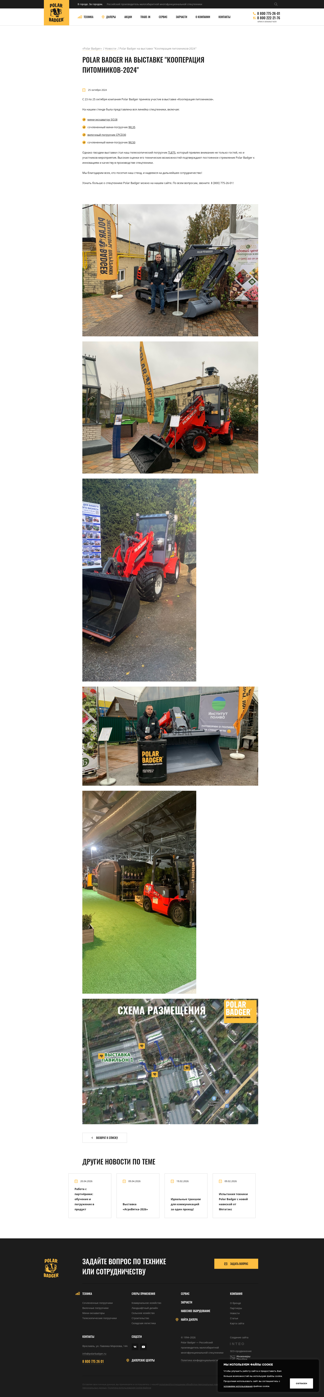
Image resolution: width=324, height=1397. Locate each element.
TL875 (172, 152)
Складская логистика (144, 1323)
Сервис (163, 17)
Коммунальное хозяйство (146, 1302)
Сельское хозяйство (143, 1313)
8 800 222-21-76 (268, 18)
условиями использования (238, 1386)
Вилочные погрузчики (95, 1308)
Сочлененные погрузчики (97, 1302)
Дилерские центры (143, 1360)
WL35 (131, 127)
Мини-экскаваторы (93, 1313)
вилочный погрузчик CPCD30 (106, 135)
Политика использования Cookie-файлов (129, 1387)
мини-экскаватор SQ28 (102, 119)
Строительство (140, 1318)
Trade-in (145, 17)
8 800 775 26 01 (93, 1361)
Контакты (225, 17)
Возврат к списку (107, 1138)
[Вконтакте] (135, 1346)
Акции (128, 17)
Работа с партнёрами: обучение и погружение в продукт (84, 1199)
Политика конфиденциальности (199, 1360)
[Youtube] (143, 1346)
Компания (236, 1294)
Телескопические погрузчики (99, 1318)
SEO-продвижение (241, 1351)
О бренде (235, 1303)
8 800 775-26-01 (268, 13)
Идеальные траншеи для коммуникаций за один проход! (186, 1204)
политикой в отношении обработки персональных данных (190, 1384)
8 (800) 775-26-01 (221, 183)
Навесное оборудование (195, 1311)
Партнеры (236, 1308)
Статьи (234, 1318)
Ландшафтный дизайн (145, 1308)
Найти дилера (189, 1319)
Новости (235, 1313)
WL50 (131, 142)
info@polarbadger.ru (94, 1353)
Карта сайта (237, 1323)
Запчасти (181, 17)
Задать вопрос (239, 1264)
